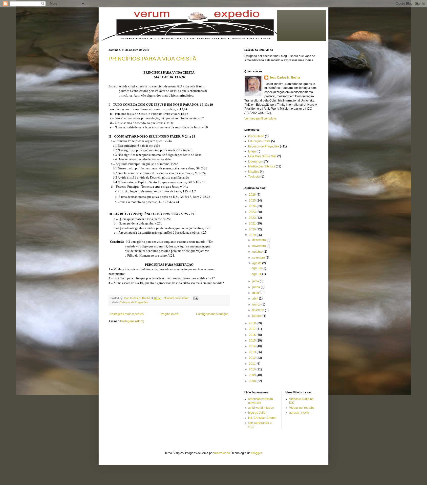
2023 (252, 212)
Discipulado (256, 136)
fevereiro (258, 310)
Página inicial (170, 314)
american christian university (260, 400)
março (256, 304)
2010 (252, 369)
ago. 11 (257, 274)
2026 (252, 194)
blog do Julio (256, 412)
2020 (252, 229)
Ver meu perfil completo (260, 118)
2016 (252, 335)
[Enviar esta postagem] (195, 298)
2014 (252, 346)
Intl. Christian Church (262, 418)
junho (256, 287)
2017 (252, 329)
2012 (252, 358)
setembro (259, 257)
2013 (252, 352)
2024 (252, 206)
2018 (252, 323)
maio (256, 293)
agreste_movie (299, 412)
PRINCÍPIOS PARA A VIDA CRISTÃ (152, 59)
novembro (259, 246)
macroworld (222, 453)
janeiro (257, 316)
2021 (252, 223)
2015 (252, 340)
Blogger (256, 453)
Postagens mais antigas (212, 314)
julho (256, 281)
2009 (252, 375)
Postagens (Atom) (132, 321)
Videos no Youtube (302, 407)
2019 (252, 235)
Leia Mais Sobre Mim (262, 156)
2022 (252, 218)
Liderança (255, 161)
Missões (253, 171)
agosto (257, 263)
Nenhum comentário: (177, 298)
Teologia (254, 176)
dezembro (259, 240)
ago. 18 (257, 268)
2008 (252, 381)
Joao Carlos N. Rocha (284, 77)
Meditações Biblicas (261, 166)
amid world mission (261, 407)
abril (255, 298)
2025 (252, 200)
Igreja (252, 151)
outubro (257, 251)
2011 (252, 363)
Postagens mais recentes (127, 314)
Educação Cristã (259, 141)
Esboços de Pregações (134, 302)
